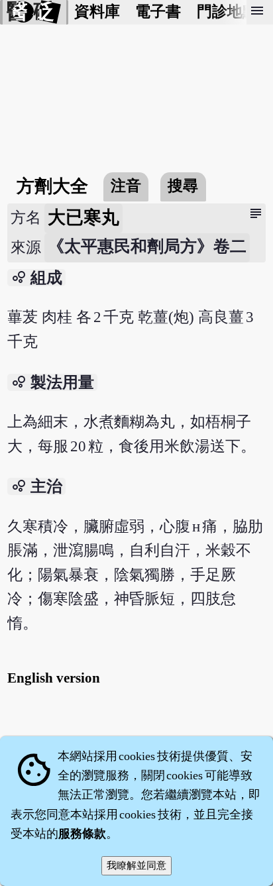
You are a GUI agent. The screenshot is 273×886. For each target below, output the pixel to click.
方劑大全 (52, 186)
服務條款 (82, 833)
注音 (126, 186)
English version (53, 678)
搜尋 (183, 186)
